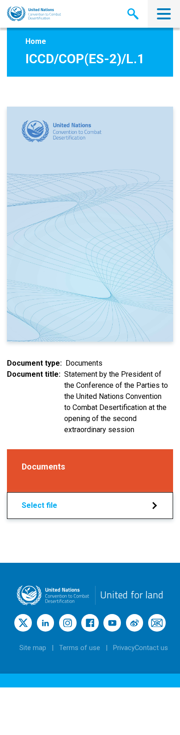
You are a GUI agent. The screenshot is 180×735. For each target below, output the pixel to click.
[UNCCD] (34, 14)
